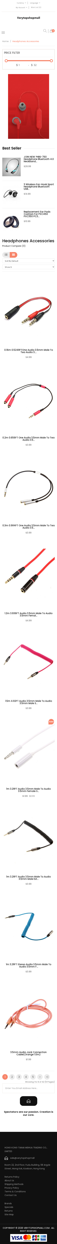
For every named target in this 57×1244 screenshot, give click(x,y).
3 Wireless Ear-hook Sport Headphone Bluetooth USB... (39, 186)
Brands (8, 1203)
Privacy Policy (12, 1187)
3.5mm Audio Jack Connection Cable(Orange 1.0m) (28, 1053)
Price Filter (12, 53)
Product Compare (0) (14, 245)
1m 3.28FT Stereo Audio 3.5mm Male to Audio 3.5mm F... (28, 965)
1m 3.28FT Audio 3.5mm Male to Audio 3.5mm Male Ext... (28, 877)
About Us (9, 1180)
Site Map (9, 1214)
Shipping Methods (14, 1184)
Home (5, 41)
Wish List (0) (36, 7)
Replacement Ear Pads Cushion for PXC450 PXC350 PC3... (37, 214)
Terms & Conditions (15, 1191)
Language (34, 3)
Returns (9, 1210)
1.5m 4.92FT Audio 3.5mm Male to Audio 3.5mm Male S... (28, 702)
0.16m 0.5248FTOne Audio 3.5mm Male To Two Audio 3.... (28, 351)
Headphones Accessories (25, 41)
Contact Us (11, 1195)
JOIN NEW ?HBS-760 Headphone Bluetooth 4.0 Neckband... (39, 159)
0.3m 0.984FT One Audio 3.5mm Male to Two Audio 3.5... (28, 526)
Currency (20, 3)
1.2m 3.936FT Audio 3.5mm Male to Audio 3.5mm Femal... (28, 614)
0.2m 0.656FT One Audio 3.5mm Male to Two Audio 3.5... (28, 438)
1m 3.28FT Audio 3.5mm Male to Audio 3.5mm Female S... (28, 790)
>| (47, 1077)
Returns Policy (12, 1176)
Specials (9, 1207)
